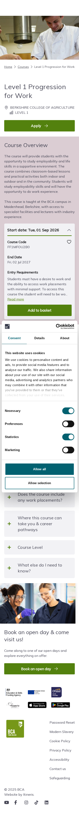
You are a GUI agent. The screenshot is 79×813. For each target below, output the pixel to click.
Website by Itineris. (19, 794)
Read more (15, 299)
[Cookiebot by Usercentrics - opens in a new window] (56, 326)
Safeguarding (60, 778)
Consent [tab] (14, 338)
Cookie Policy (60, 741)
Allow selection (39, 483)
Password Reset (62, 722)
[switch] (68, 424)
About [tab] (64, 338)
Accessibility (59, 759)
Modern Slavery (62, 732)
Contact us (58, 769)
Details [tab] (39, 338)
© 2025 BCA (14, 789)
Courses (23, 67)
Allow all (39, 469)
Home (8, 67)
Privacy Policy (60, 750)
